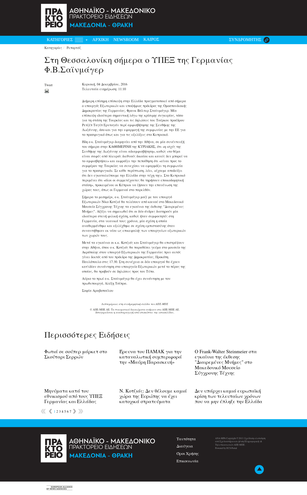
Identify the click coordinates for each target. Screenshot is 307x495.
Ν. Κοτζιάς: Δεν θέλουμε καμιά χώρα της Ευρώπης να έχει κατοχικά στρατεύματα (153, 396)
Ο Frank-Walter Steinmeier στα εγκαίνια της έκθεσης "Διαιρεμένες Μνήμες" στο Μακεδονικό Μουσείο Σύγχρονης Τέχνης (226, 362)
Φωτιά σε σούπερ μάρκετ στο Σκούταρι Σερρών (75, 354)
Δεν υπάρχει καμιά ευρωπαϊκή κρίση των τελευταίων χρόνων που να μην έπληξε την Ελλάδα (228, 396)
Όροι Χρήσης (188, 453)
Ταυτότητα (186, 438)
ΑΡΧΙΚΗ (100, 39)
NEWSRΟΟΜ (126, 39)
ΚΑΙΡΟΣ (151, 39)
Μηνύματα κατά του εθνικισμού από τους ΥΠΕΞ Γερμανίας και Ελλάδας (73, 396)
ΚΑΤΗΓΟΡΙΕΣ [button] (60, 39)
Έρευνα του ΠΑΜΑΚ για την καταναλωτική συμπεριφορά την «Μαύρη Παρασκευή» (150, 356)
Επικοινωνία (188, 461)
